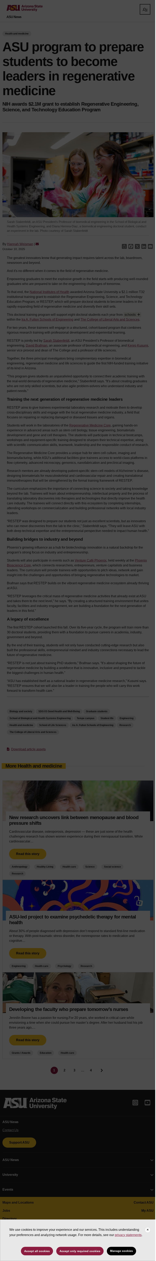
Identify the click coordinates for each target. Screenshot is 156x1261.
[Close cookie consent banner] (148, 1230)
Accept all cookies (37, 1251)
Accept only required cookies (80, 1251)
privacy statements (128, 1235)
